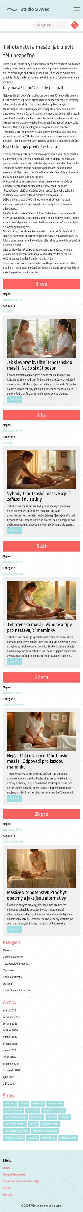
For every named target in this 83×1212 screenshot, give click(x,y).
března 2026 (10, 1044)
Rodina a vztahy (12, 977)
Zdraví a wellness (13, 573)
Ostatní (7, 983)
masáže (32, 1137)
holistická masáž (15, 1124)
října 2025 (9, 1077)
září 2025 (8, 1083)
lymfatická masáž (15, 1117)
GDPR (6, 1188)
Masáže (7, 311)
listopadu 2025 (12, 1070)
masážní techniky (53, 1110)
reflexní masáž (13, 1110)
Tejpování (8, 970)
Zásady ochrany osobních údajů (21, 1181)
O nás (6, 1168)
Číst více (14, 399)
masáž (51, 1117)
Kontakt (8, 1194)
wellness (38, 1103)
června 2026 (10, 1023)
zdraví (23, 1103)
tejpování (36, 1117)
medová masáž (14, 1137)
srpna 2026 (9, 1010)
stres (33, 1124)
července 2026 (11, 1017)
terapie (64, 1117)
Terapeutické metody (15, 963)
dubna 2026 (10, 1037)
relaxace (10, 1103)
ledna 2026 (9, 1057)
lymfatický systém (16, 1131)
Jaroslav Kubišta (12, 300)
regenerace (55, 1103)
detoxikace (48, 1137)
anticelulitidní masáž (45, 1131)
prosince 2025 (11, 1064)
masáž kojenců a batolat (17, 990)
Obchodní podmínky (14, 1174)
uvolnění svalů (50, 1124)
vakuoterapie (68, 1137)
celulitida (32, 1110)
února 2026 (9, 1050)
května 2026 (10, 1030)
